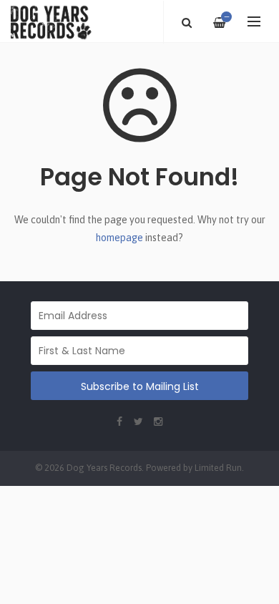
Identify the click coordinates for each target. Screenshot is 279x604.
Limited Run (218, 467)
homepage (119, 237)
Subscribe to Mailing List (140, 386)
